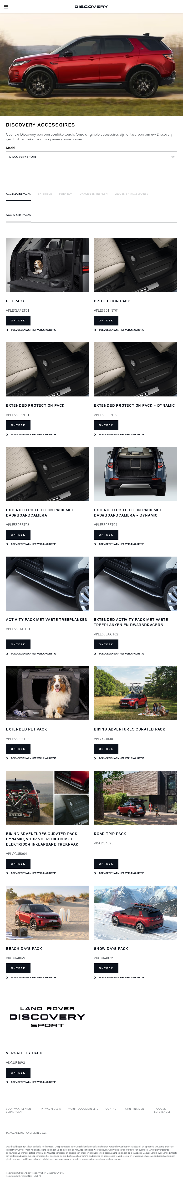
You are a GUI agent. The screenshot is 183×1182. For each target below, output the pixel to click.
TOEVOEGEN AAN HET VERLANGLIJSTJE (33, 330)
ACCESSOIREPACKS (18, 193)
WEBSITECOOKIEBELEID (83, 1108)
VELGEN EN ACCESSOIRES (131, 193)
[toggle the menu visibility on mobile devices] (6, 7)
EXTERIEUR (45, 193)
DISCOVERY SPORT (22, 156)
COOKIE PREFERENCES (162, 1110)
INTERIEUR (65, 193)
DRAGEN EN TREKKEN (93, 193)
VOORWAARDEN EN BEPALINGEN (18, 1110)
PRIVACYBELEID (51, 1108)
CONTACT (112, 1108)
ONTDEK (18, 320)
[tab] (18, 193)
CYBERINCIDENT (135, 1108)
